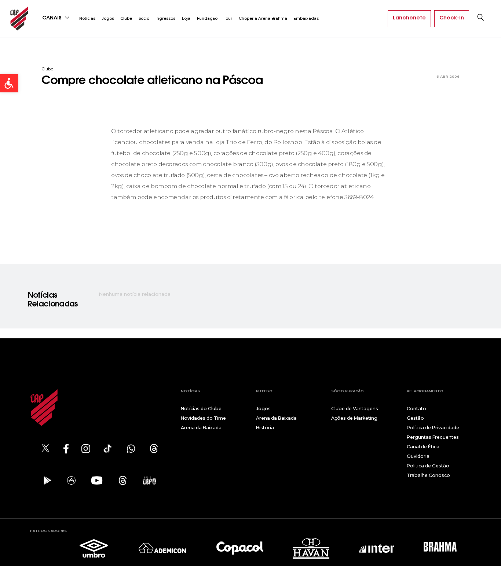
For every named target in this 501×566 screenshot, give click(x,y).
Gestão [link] (415, 418)
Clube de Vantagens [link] (354, 408)
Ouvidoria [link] (418, 456)
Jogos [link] (108, 18)
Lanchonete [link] (409, 18)
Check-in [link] (451, 18)
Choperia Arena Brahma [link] (263, 18)
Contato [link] (416, 408)
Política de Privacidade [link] (433, 427)
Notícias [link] (87, 18)
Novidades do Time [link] (203, 418)
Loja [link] (186, 18)
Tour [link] (228, 18)
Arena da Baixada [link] (201, 427)
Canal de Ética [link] (423, 446)
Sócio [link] (144, 18)
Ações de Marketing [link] (354, 418)
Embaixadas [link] (306, 18)
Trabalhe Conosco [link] (428, 475)
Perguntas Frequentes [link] (433, 437)
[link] (9, 83)
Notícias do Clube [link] (201, 408)
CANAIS (52, 18)
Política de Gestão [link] (428, 465)
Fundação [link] (207, 18)
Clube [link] (126, 18)
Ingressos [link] (165, 18)
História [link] (265, 427)
